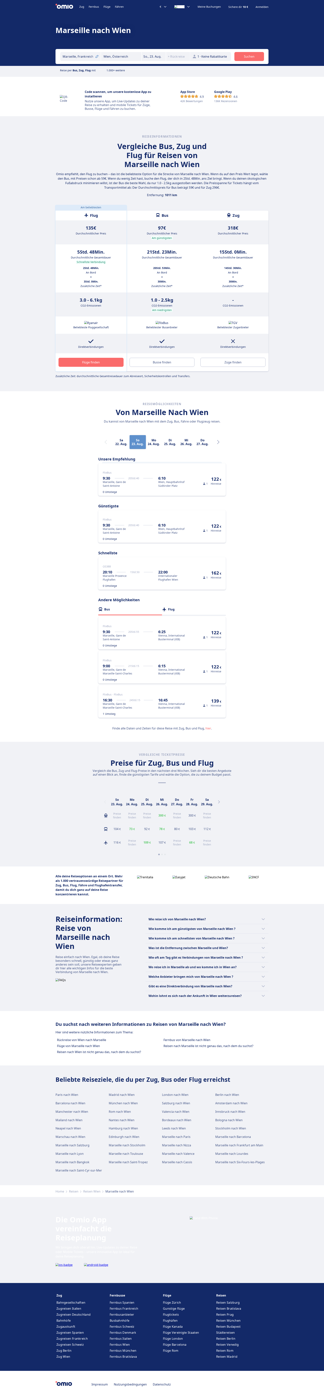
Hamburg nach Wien (123, 1128)
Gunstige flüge (174, 1308)
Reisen (73, 1191)
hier (208, 728)
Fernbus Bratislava (123, 1357)
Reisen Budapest (228, 1326)
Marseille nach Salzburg (72, 1145)
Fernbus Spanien (122, 1302)
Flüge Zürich (172, 1302)
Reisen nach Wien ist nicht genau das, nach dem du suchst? (99, 1052)
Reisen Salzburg (228, 1302)
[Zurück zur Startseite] (67, 7)
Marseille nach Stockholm (127, 1145)
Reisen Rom (224, 1351)
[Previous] (105, 802)
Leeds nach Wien (174, 1128)
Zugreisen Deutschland (73, 1314)
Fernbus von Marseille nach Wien (187, 1040)
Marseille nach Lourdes (231, 1154)
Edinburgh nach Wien (124, 1137)
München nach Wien (123, 1103)
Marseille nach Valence (178, 1154)
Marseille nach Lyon (70, 1154)
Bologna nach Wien (229, 1120)
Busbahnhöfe (119, 1320)
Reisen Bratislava (228, 1308)
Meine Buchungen (209, 6)
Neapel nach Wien (68, 1128)
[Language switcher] (182, 7)
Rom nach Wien (120, 1112)
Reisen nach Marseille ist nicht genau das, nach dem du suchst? (208, 1046)
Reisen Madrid (226, 1357)
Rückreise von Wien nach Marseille (81, 1040)
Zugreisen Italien (68, 1308)
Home (60, 1191)
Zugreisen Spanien (70, 1332)
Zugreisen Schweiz (70, 1345)
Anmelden (262, 6)
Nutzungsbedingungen (130, 1384)
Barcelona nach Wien (70, 1103)
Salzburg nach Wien (176, 1103)
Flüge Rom (170, 1351)
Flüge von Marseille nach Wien (78, 1046)
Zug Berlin (63, 1351)
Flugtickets (171, 1314)
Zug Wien (63, 1357)
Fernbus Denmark (123, 1332)
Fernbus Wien (120, 1345)
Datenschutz (162, 1384)
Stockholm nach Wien (230, 1128)
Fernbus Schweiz (122, 1326)
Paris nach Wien (67, 1095)
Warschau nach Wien (70, 1137)
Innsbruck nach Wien (230, 1112)
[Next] (218, 442)
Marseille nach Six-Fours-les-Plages (240, 1162)
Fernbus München (123, 1351)
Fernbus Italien (121, 1338)
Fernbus (94, 6)
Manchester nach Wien (72, 1112)
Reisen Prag (225, 1314)
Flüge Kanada (173, 1326)
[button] (154, 56)
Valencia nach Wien (175, 1112)
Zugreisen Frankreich (72, 1338)
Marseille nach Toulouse (126, 1154)
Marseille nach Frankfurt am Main (239, 1145)
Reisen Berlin (225, 1338)
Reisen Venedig (227, 1345)
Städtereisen (225, 1332)
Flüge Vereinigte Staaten (181, 1332)
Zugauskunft (65, 1326)
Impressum (100, 1384)
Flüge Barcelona (175, 1345)
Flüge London (173, 1338)
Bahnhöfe (63, 1320)
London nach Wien (175, 1095)
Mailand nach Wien (69, 1120)
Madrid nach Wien (122, 1095)
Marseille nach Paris (176, 1137)
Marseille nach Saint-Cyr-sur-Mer (79, 1170)
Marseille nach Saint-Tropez (128, 1162)
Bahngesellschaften (70, 1302)
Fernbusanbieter (122, 1314)
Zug (81, 6)
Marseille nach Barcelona (233, 1137)
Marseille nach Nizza (176, 1145)
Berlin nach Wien (227, 1095)
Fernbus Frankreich (124, 1308)
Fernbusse (117, 1295)
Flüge (107, 6)
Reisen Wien (91, 1191)
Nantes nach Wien (121, 1120)
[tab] (130, 609)
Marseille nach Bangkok (72, 1162)
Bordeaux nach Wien (176, 1120)
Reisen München (228, 1320)
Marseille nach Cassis (177, 1162)
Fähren (119, 6)
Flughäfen (170, 1320)
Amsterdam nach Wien (231, 1103)
